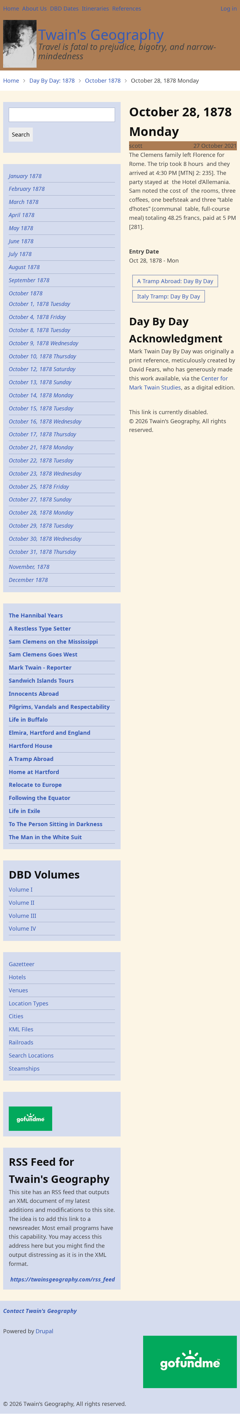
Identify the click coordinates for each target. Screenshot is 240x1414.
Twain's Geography (101, 34)
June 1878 (21, 241)
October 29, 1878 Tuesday (41, 525)
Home (11, 8)
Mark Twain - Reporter (40, 667)
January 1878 (25, 176)
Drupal (44, 1331)
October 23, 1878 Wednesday (45, 473)
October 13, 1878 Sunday (40, 382)
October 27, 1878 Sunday (40, 499)
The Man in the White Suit (45, 837)
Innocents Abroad (34, 693)
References (126, 8)
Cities (16, 1016)
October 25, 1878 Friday (39, 486)
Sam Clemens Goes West (43, 654)
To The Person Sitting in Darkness (55, 824)
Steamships (24, 1068)
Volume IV (22, 928)
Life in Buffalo (28, 719)
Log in (229, 8)
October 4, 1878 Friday (37, 317)
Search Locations (31, 1055)
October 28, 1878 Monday (41, 512)
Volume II (21, 902)
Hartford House (30, 745)
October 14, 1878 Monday (41, 395)
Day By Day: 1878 (52, 80)
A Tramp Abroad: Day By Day (175, 281)
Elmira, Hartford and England (49, 732)
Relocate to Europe (35, 784)
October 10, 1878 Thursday (42, 356)
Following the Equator (39, 797)
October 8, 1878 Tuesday (39, 330)
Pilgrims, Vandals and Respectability (59, 706)
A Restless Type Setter (40, 628)
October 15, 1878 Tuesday (41, 408)
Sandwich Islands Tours (41, 680)
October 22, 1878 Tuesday (41, 460)
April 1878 (21, 215)
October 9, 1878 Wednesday (43, 343)
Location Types (28, 1003)
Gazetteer (21, 964)
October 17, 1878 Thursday (42, 434)
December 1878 (28, 580)
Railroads (21, 1042)
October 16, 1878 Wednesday (45, 421)
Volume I (20, 889)
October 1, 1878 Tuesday (39, 303)
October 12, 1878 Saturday (42, 369)
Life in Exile (24, 811)
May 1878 (21, 228)
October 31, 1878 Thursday (42, 551)
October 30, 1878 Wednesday (45, 538)
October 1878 (103, 80)
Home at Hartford (34, 772)
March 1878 (23, 202)
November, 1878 (29, 566)
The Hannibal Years (36, 615)
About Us (34, 8)
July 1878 (20, 254)
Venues (18, 990)
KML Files (21, 1029)
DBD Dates (64, 8)
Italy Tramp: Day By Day (168, 296)
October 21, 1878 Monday (41, 447)
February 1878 (27, 188)
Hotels (17, 977)
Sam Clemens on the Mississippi (53, 641)
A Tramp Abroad (31, 759)
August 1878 (24, 267)
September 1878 (29, 280)
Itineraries (95, 8)
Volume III (22, 915)
